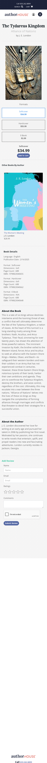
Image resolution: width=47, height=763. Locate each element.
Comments (9, 498)
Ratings (7, 486)
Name (6, 465)
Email (6, 476)
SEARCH (17, 7)
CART (28, 7)
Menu (41, 14)
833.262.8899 (25, 4)
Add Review (8, 461)
